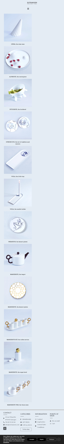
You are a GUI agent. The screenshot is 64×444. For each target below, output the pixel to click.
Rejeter (42, 439)
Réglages (51, 439)
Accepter (32, 439)
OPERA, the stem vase (17, 44)
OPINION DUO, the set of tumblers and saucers (18, 143)
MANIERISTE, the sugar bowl (18, 372)
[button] (28, 8)
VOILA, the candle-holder (18, 209)
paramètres (6, 442)
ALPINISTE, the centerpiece (17, 77)
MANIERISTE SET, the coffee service (18, 339)
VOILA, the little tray (17, 176)
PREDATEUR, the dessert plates (17, 241)
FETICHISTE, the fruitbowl (18, 109)
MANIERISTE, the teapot (17, 274)
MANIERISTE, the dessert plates (18, 307)
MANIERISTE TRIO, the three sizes (17, 405)
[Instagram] (4, 428)
